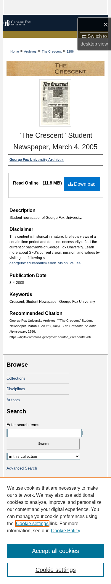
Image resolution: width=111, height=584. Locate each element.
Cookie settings (32, 523)
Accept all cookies (55, 551)
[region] (55, 530)
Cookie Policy (65, 530)
